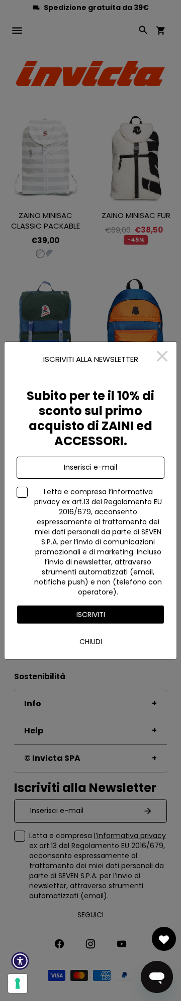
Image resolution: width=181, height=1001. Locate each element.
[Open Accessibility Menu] (20, 961)
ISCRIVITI (90, 615)
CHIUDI (90, 642)
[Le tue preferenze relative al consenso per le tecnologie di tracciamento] (17, 983)
